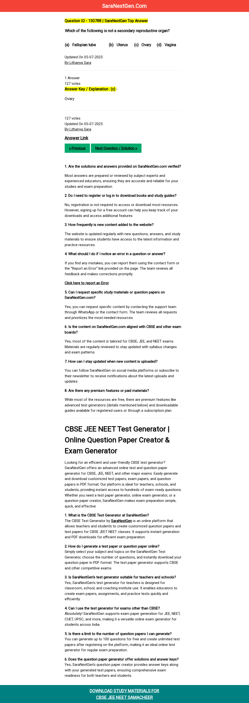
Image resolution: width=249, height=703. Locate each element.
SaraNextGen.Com (124, 6)
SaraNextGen (121, 521)
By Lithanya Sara (78, 62)
